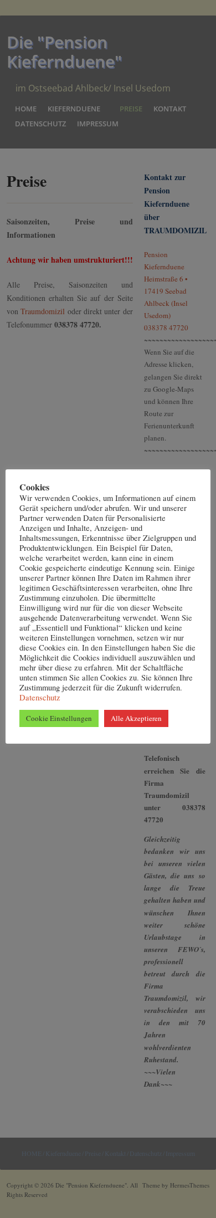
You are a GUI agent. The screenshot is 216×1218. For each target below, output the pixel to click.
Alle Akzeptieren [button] (136, 718)
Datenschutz (39, 697)
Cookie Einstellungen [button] (59, 718)
